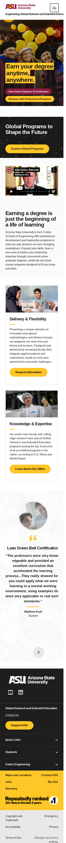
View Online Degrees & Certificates (28, 91)
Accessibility (12, 826)
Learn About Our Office (30, 469)
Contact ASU (49, 775)
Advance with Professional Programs (29, 99)
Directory (11, 788)
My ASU (53, 781)
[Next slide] (38, 652)
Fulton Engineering (17, 764)
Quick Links (13, 739)
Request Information (28, 372)
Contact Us (12, 715)
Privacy (53, 826)
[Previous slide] (25, 652)
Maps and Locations (18, 775)
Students (11, 752)
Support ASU (19, 725)
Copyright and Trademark (13, 818)
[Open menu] (54, 7)
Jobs (8, 781)
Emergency (51, 816)
